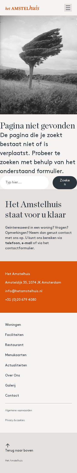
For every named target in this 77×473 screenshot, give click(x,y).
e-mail (27, 243)
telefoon (12, 243)
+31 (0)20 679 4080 (20, 300)
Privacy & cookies (15, 420)
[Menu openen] (68, 8)
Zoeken (65, 182)
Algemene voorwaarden (18, 410)
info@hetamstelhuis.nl (23, 291)
